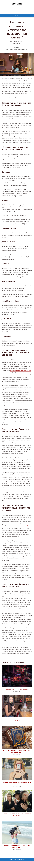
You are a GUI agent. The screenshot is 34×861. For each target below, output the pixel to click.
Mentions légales (21, 859)
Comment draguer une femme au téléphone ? (17, 783)
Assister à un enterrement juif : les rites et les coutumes (17, 814)
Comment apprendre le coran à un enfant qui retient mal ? (17, 751)
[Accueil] (13, 47)
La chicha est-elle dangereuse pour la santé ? (17, 719)
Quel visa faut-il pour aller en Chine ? (17, 689)
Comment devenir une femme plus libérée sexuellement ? (17, 846)
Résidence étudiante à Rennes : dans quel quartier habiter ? (17, 49)
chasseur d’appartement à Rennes (20, 371)
